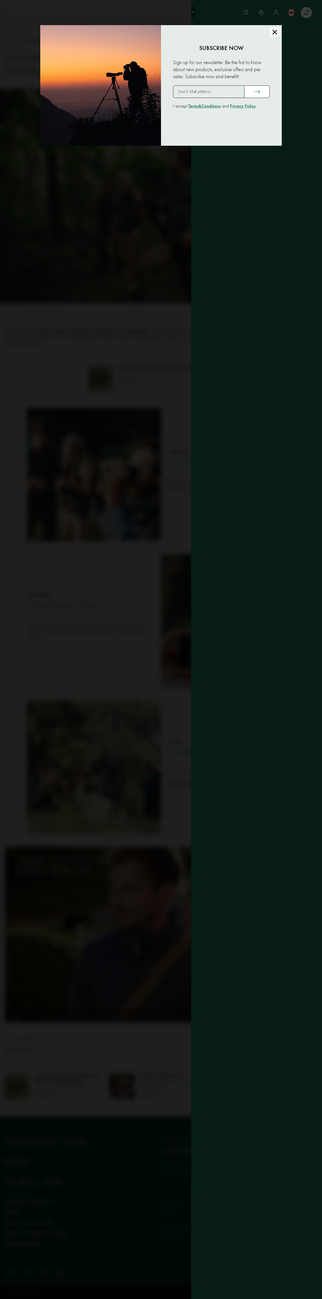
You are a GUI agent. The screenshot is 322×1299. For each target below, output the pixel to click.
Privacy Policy (243, 106)
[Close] (275, 32)
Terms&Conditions (204, 106)
